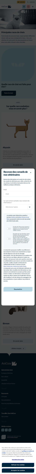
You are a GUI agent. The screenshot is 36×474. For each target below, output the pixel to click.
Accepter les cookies (18, 470)
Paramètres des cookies (18, 459)
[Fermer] (31, 172)
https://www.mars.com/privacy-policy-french (14, 266)
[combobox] (18, 207)
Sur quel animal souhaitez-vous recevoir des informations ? (16, 201)
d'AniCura (13, 217)
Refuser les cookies (18, 465)
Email (5, 189)
